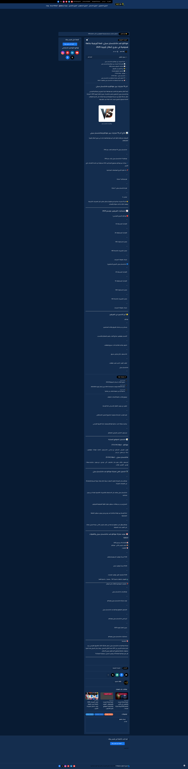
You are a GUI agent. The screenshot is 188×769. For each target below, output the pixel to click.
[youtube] (72, 2)
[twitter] (61, 2)
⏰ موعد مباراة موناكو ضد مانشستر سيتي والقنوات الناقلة (111, 80)
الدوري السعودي (83, 6)
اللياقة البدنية (54, 6)
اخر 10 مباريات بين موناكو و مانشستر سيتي (115, 61)
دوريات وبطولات (63, 6)
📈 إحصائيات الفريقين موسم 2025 (117, 66)
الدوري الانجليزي (103, 6)
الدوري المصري (73, 6)
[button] (121, 675)
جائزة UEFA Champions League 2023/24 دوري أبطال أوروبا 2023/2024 (108, 386)
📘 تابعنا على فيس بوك (70, 44)
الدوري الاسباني (93, 6)
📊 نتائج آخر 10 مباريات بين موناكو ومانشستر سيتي (113, 64)
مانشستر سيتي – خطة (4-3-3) (118, 75)
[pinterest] (66, 2)
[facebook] (58, 2)
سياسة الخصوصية (96, 1)
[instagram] (64, 2)
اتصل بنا (109, 1)
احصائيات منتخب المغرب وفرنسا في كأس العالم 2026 (104, 33)
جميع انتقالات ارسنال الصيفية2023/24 (115, 382)
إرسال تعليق (122, 719)
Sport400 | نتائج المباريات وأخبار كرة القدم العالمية (103, 766)
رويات (47, 6)
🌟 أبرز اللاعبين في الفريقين (118, 68)
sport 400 (122, 51)
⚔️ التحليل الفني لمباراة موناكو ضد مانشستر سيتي (113, 78)
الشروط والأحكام (77, 1)
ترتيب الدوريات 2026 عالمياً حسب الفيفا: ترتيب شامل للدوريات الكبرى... (92, 705)
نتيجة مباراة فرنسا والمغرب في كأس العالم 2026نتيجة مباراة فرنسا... (121, 705)
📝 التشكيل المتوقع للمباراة (118, 71)
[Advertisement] (94, 20)
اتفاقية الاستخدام (86, 1)
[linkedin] (69, 2)
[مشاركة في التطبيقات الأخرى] (108, 675)
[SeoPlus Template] (129, 766)
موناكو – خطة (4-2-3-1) (120, 73)
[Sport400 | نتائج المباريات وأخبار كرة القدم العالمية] (119, 4)
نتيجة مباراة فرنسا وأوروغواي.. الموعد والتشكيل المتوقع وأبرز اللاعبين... (108, 705)
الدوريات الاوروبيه (123, 40)
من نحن (103, 1)
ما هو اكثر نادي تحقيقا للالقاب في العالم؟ (115, 391)
